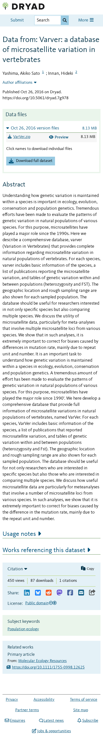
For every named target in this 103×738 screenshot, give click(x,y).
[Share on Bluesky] (38, 593)
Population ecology (23, 629)
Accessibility (44, 700)
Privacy (12, 700)
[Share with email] (81, 593)
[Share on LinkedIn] (27, 593)
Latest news (54, 721)
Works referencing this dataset (43, 550)
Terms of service (83, 700)
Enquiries (17, 721)
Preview (61, 137)
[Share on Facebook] (70, 593)
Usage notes (19, 534)
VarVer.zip (21, 137)
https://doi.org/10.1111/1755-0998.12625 (48, 668)
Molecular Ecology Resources (42, 661)
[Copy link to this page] (92, 593)
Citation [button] (15, 569)
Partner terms (27, 710)
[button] (51, 128)
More (83, 20)
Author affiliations (17, 83)
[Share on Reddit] (49, 593)
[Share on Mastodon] (59, 593)
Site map (80, 710)
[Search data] (65, 20)
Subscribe (90, 721)
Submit (17, 20)
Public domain (36, 603)
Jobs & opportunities (54, 731)
